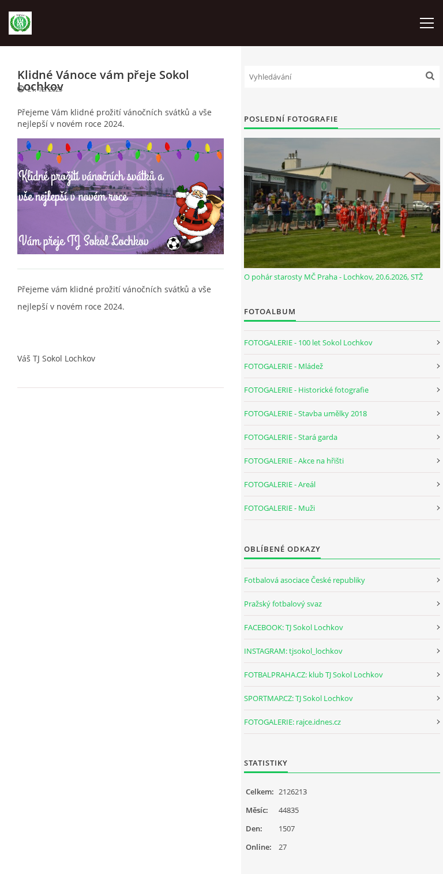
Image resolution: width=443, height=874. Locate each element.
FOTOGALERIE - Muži (279, 508)
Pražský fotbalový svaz (283, 603)
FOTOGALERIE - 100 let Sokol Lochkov (308, 342)
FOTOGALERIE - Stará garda (290, 437)
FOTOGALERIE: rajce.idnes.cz (292, 722)
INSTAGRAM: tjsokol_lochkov (293, 651)
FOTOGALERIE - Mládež (283, 366)
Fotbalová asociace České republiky (304, 580)
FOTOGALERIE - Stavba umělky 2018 (305, 413)
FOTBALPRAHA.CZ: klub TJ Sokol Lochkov (313, 674)
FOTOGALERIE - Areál (280, 484)
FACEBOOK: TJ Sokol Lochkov (293, 627)
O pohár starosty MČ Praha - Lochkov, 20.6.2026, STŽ (333, 277)
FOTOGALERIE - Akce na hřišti (294, 460)
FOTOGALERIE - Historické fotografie (306, 390)
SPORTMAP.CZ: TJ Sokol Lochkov (298, 698)
